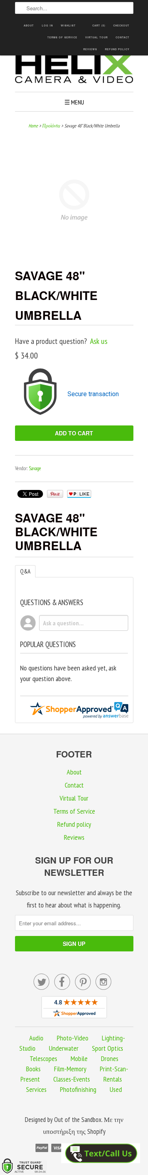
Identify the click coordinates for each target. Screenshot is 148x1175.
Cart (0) (98, 25)
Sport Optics (107, 1048)
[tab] (25, 571)
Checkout (121, 25)
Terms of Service (62, 37)
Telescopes (43, 1058)
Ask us (98, 341)
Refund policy (117, 49)
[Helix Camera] (74, 69)
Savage (35, 468)
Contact (122, 37)
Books (33, 1068)
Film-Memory (70, 1068)
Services (36, 1089)
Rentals (112, 1079)
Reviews (90, 49)
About (29, 25)
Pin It (55, 494)
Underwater (64, 1048)
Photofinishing (78, 1089)
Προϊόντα (51, 126)
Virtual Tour (96, 37)
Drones (109, 1058)
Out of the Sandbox (77, 1119)
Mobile (79, 1058)
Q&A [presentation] (25, 571)
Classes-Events (71, 1079)
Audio (36, 1037)
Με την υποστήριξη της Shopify (83, 1125)
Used (116, 1089)
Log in (47, 25)
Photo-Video (72, 1037)
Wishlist (68, 25)
